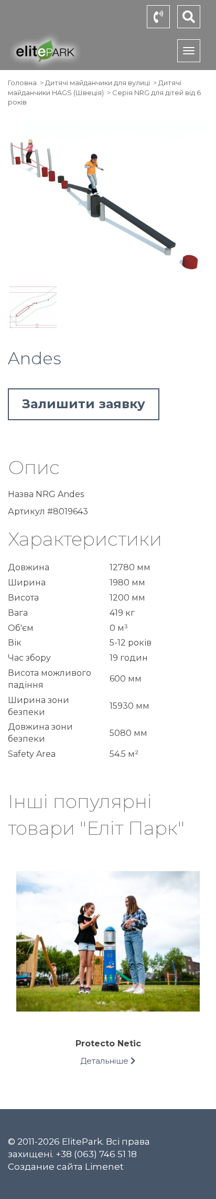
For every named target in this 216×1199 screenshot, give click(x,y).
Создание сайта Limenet (66, 1166)
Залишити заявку (83, 403)
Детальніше (105, 1061)
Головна (22, 82)
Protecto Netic (108, 1043)
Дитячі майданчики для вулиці (97, 82)
